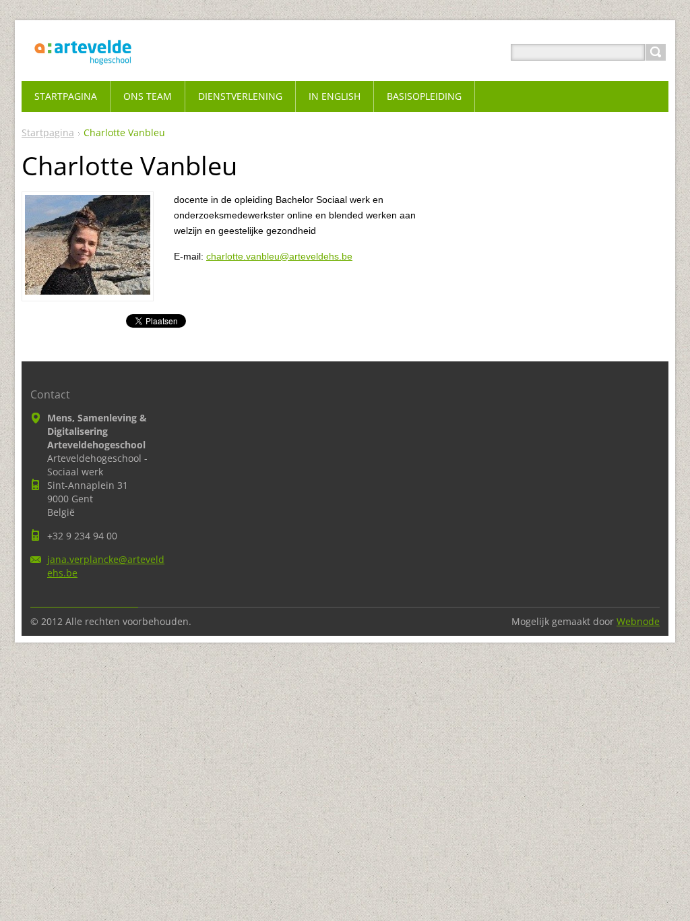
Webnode (638, 621)
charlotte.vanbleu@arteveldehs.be (279, 256)
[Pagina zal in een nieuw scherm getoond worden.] (87, 290)
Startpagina (48, 132)
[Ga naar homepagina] (83, 68)
